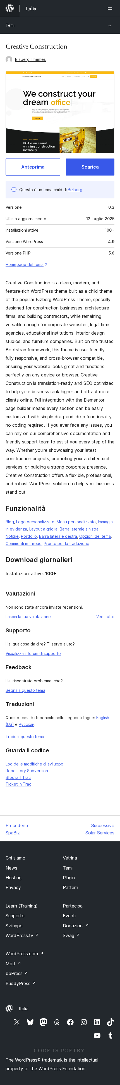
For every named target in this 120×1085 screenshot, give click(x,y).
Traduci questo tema (25, 736)
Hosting (13, 877)
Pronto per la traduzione (66, 543)
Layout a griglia (43, 529)
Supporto (15, 915)
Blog (10, 521)
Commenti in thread (24, 543)
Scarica (90, 167)
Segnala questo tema (25, 690)
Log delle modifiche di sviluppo (34, 764)
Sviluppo (14, 925)
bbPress (17, 973)
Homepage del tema (25, 264)
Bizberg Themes (30, 59)
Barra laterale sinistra (79, 529)
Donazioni (76, 925)
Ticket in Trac (18, 784)
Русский (26, 724)
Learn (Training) (22, 906)
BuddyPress (21, 983)
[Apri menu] (111, 8)
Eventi (69, 915)
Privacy (13, 887)
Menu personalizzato (76, 521)
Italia (23, 1008)
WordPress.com (25, 953)
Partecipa (73, 906)
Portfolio (29, 536)
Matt (13, 963)
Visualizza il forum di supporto (33, 653)
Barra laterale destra (58, 536)
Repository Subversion (27, 770)
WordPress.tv (22, 935)
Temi (10, 25)
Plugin (69, 877)
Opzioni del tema (95, 536)
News (11, 868)
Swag (71, 935)
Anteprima (33, 167)
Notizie (12, 536)
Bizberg (75, 189)
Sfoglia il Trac (18, 777)
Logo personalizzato (35, 521)
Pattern (70, 887)
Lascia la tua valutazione (28, 616)
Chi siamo (15, 858)
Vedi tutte (105, 616)
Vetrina (70, 858)
